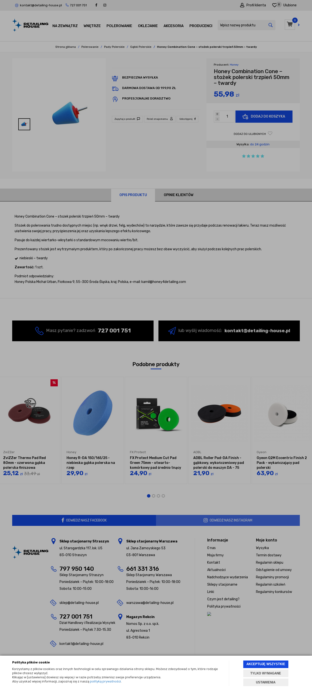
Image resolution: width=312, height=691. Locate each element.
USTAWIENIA (265, 682)
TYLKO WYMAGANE (265, 673)
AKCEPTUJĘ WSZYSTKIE (265, 664)
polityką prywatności (105, 681)
